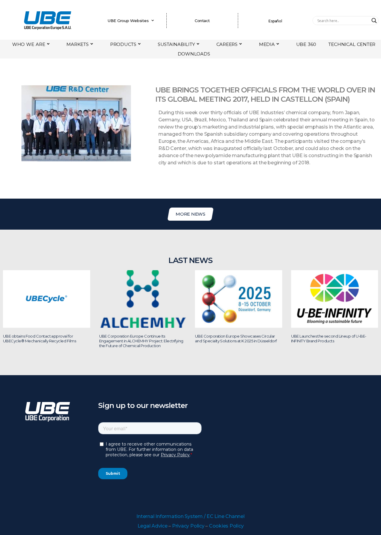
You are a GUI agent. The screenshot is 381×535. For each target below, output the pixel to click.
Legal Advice (153, 526)
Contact (202, 20)
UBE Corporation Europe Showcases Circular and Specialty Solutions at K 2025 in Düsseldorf (236, 338)
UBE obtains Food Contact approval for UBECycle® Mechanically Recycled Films (39, 338)
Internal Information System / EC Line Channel (190, 516)
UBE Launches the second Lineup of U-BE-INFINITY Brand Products (328, 338)
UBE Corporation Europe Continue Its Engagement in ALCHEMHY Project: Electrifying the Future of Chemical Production (141, 341)
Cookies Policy (226, 526)
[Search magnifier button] (374, 20)
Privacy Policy (188, 526)
